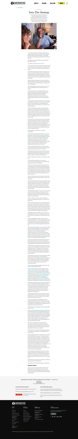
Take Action (52, 3)
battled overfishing (45, 272)
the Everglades (40, 279)
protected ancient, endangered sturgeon (42, 273)
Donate (61, 3)
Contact (13, 425)
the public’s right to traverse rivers (44, 280)
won (34, 184)
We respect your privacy (22, 431)
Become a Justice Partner (27, 416)
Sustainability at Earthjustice (14, 417)
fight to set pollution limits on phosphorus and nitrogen (39, 310)
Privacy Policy (14, 423)
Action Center (25, 411)
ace (42, 227)
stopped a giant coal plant (32, 269)
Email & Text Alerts (26, 413)
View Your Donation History (39, 419)
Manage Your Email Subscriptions (38, 412)
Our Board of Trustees (15, 413)
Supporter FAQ (25, 421)
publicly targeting (46, 150)
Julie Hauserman (31, 367)
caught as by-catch (31, 272)
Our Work (44, 3)
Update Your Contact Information (38, 417)
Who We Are (14, 410)
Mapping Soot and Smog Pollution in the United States (26, 389)
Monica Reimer (36, 227)
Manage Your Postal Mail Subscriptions (38, 415)
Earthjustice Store (26, 419)
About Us (36, 3)
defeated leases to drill (40, 275)
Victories (13, 420)
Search (67, 3)
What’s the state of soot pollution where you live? (25, 391)
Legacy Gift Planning (26, 418)
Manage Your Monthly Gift (39, 410)
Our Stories (20, 7)
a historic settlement (45, 135)
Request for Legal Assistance (14, 427)
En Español (13, 411)
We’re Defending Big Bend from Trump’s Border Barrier (50, 392)
